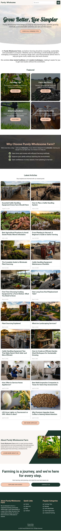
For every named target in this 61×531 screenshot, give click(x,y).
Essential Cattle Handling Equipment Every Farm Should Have (15, 204)
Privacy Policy (30, 524)
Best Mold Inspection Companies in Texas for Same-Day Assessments (45, 384)
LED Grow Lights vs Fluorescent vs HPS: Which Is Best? (15, 413)
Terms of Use (30, 525)
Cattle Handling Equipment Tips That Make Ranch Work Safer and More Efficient (14, 353)
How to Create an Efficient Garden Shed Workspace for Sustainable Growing (44, 353)
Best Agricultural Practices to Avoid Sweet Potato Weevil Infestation (15, 234)
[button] (58, 2)
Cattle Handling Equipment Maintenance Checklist (42, 263)
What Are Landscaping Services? (44, 323)
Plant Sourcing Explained (11, 323)
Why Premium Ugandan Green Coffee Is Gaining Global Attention (44, 413)
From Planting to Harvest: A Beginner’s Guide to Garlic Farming (45, 234)
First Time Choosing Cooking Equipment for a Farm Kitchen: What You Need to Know (15, 294)
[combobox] (44, 2)
